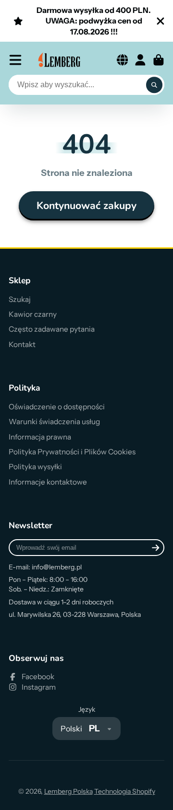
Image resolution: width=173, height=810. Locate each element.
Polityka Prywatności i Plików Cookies (72, 451)
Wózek (158, 60)
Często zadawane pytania (52, 329)
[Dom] (60, 60)
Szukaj (20, 299)
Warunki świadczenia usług (54, 421)
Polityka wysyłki (35, 466)
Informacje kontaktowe (48, 481)
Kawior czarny (33, 314)
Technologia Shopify (124, 791)
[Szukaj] (154, 85)
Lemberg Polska (68, 791)
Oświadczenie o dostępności (57, 406)
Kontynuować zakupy (86, 205)
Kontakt (22, 344)
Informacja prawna (40, 436)
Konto (140, 60)
